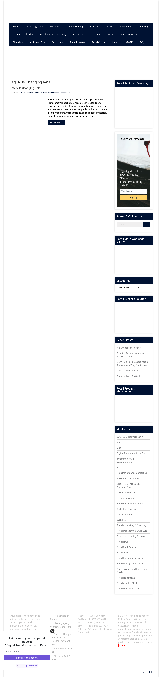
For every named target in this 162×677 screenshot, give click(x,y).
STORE (129, 42)
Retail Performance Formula (131, 558)
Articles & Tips (37, 42)
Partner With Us (81, 34)
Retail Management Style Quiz (132, 530)
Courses (94, 26)
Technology (65, 92)
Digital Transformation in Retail (132, 453)
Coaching (143, 26)
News (111, 34)
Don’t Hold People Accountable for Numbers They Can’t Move (60, 639)
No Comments (27, 92)
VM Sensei (122, 552)
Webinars (122, 520)
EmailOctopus (32, 665)
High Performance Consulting (132, 473)
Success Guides (125, 514)
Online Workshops (126, 492)
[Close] (52, 631)
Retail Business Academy (53, 34)
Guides (109, 26)
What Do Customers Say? (130, 437)
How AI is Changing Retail (25, 88)
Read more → (56, 122)
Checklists (18, 42)
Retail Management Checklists (132, 563)
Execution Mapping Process (131, 536)
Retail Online (98, 42)
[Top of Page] (156, 671)
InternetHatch (145, 672)
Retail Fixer (122, 541)
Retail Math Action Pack (129, 588)
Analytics (38, 92)
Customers (57, 42)
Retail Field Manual (126, 577)
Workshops (125, 26)
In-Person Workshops (128, 478)
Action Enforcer (129, 34)
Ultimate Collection (23, 34)
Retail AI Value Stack (127, 583)
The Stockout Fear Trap (128, 370)
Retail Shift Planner (126, 547)
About (115, 42)
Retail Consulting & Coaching (131, 525)
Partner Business (125, 498)
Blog (98, 34)
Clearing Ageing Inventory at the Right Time (60, 626)
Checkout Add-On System (130, 376)
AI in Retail (55, 26)
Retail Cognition (34, 26)
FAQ (141, 42)
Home (16, 26)
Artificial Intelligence (51, 92)
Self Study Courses (127, 509)
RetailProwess (77, 42)
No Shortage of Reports (129, 347)
